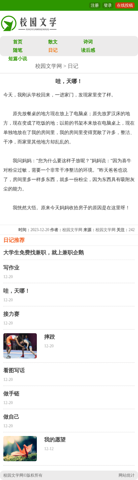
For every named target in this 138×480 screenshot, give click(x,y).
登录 (108, 5)
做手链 (11, 393)
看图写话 (14, 370)
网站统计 (127, 475)
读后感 (88, 50)
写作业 (11, 267)
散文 (53, 41)
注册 (95, 5)
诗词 (88, 41)
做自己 (11, 417)
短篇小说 (17, 58)
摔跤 (49, 337)
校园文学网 (48, 66)
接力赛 (11, 314)
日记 (53, 50)
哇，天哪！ (16, 291)
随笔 (17, 50)
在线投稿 (125, 5)
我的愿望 (55, 439)
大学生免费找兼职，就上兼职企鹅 (43, 252)
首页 (17, 41)
